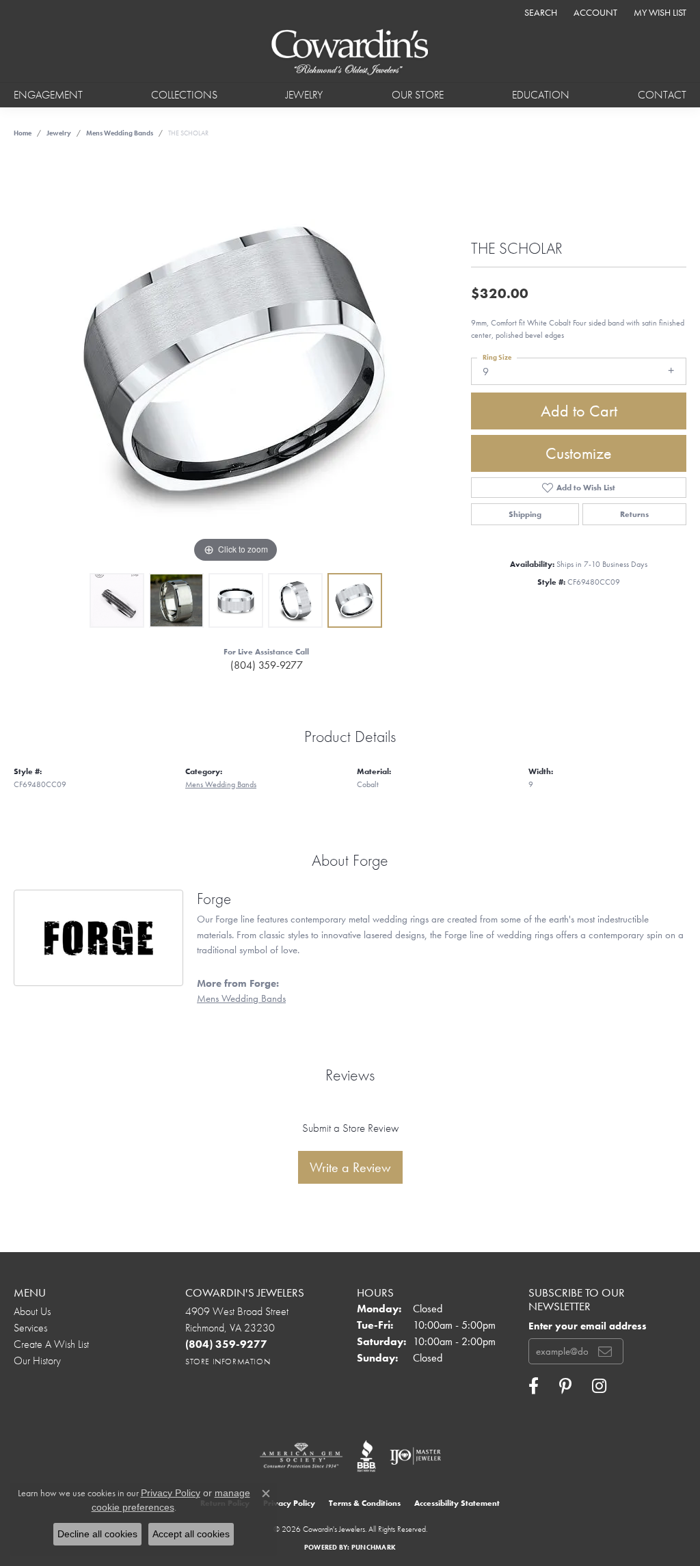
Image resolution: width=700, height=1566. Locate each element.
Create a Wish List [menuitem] (51, 1344)
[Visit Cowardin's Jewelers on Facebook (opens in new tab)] (534, 1386)
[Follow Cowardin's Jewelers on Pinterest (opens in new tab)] (565, 1386)
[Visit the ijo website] (415, 1456)
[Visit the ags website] (301, 1456)
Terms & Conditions (365, 1503)
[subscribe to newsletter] (605, 1351)
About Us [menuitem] (32, 1311)
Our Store (418, 95)
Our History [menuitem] (37, 1360)
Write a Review (350, 1167)
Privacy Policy (289, 1503)
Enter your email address (587, 1326)
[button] (539, 12)
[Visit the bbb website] (366, 1456)
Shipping (525, 514)
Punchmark (373, 1547)
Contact (662, 95)
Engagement (48, 95)
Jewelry (304, 95)
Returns (634, 514)
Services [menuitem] (30, 1328)
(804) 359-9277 (266, 665)
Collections (184, 95)
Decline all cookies (97, 1533)
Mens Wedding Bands (119, 133)
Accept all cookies (191, 1533)
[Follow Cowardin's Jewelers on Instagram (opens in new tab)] (599, 1386)
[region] (236, 361)
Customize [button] (579, 453)
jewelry (58, 133)
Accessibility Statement (457, 1503)
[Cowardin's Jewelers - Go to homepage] (350, 53)
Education (540, 95)
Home (22, 133)
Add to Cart (579, 410)
